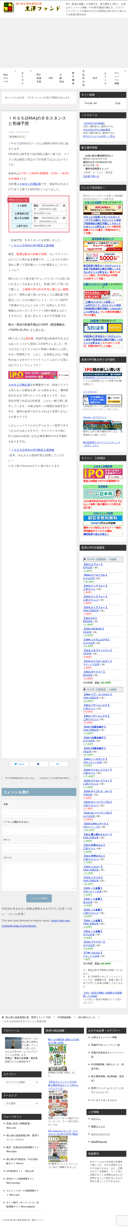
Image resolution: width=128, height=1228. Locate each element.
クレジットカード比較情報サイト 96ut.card (22, 1192)
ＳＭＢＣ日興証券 (30, 184)
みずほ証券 (89, 578)
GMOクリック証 (91, 827)
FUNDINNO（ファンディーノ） (99, 377)
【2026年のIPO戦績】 (94, 123)
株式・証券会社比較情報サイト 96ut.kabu (22, 1149)
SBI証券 (94, 320)
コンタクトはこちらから (104, 1100)
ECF (95, 78)
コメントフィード (100, 1134)
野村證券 (88, 621)
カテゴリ (22, 78)
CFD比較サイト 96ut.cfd (20, 1171)
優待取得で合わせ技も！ (96, 534)
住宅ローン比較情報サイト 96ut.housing (20, 1180)
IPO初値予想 (38, 78)
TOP (28, 1017)
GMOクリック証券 (103, 513)
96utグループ (5, 78)
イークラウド (90, 392)
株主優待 (73, 78)
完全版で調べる (91, 176)
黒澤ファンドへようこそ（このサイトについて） (107, 1090)
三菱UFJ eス (89, 589)
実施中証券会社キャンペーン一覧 (107, 1054)
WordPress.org (99, 1141)
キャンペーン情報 (116, 78)
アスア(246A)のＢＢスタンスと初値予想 (22, 778)
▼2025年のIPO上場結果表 (96, 130)
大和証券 (87, 794)
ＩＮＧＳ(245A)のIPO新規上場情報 (32, 245)
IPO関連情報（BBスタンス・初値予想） (107, 1066)
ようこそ (105, 78)
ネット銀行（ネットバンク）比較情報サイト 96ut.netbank (22, 1204)
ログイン (95, 1118)
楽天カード (108, 239)
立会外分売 (83, 78)
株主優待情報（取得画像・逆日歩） (107, 1078)
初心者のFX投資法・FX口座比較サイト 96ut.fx (22, 1161)
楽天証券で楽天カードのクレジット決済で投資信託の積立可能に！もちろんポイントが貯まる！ (102, 268)
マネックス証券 (93, 202)
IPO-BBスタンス (17, 137)
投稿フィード (98, 1126)
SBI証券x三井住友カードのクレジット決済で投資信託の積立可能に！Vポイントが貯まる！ (103, 339)
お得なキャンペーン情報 (104, 1037)
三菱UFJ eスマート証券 (95, 284)
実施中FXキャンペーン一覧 (105, 1045)
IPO (51, 78)
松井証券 (103, 486)
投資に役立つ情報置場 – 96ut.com (19, 1125)
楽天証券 (96, 239)
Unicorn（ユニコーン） (95, 417)
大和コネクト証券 (92, 762)
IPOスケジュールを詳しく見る (99, 136)
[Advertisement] (64, 43)
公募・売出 (62, 78)
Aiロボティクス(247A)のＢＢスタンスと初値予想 (58, 778)
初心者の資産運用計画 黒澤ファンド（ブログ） (22, 1137)
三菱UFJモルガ (90, 600)
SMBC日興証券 (91, 610)
